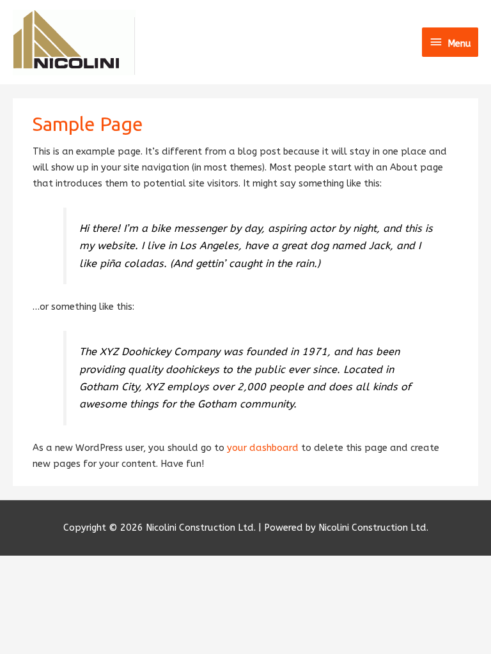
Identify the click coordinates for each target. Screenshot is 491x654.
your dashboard (263, 448)
